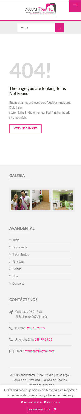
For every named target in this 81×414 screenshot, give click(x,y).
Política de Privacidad (26, 380)
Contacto (18, 283)
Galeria (16, 269)
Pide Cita (18, 262)
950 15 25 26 (53, 402)
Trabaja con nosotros (40, 385)
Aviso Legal (62, 375)
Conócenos (19, 247)
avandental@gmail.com (39, 409)
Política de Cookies (55, 380)
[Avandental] (40, 11)
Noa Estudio (45, 375)
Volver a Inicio (25, 128)
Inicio (15, 240)
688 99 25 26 (35, 402)
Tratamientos (20, 254)
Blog (15, 276)
